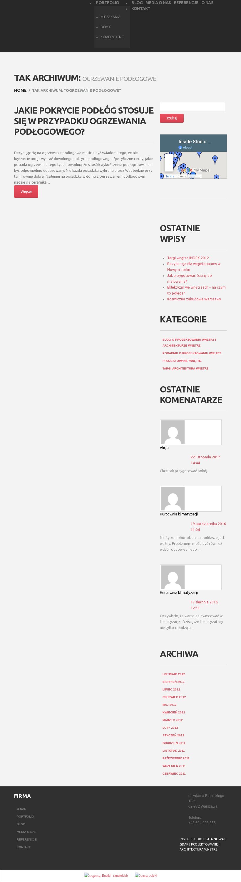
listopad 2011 (174, 750)
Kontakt (24, 847)
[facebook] (183, 864)
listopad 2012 (174, 674)
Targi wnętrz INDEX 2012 (188, 258)
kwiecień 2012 (174, 712)
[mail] (195, 864)
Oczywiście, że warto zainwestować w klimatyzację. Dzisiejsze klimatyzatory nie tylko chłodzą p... (191, 622)
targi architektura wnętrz (185, 368)
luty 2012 (170, 727)
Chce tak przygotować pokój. (184, 471)
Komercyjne (112, 37)
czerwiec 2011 (174, 773)
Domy (106, 27)
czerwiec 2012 (174, 697)
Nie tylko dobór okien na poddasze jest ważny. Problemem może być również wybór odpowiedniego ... (192, 543)
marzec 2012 (173, 720)
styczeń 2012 (173, 735)
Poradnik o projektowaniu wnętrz (192, 353)
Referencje (27, 839)
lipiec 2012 (171, 689)
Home (20, 90)
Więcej (26, 191)
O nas (21, 809)
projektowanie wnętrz (182, 360)
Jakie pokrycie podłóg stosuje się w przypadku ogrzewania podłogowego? (84, 121)
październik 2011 (176, 758)
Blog (21, 824)
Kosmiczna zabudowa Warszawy (194, 299)
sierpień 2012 (174, 681)
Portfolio (25, 816)
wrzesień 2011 (174, 766)
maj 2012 (170, 704)
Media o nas (26, 831)
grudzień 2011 (174, 743)
